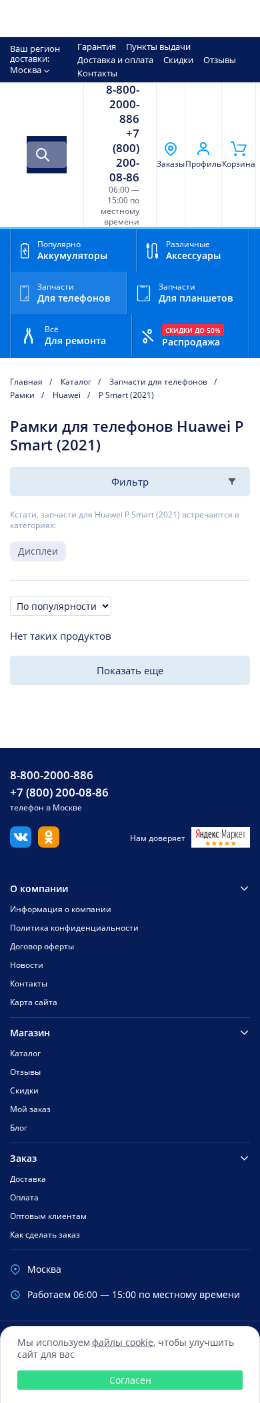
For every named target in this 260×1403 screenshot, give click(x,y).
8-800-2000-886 (122, 104)
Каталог (25, 1053)
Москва (25, 70)
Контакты (97, 73)
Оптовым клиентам (48, 1216)
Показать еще (130, 670)
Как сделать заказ (45, 1234)
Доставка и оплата (115, 60)
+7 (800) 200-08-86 (124, 155)
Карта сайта (33, 1002)
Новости (26, 965)
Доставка (28, 1178)
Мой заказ (30, 1109)
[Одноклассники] (48, 843)
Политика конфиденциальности (74, 927)
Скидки (178, 60)
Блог (18, 1127)
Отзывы (219, 60)
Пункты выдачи (158, 46)
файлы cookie (122, 1342)
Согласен (130, 1380)
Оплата (24, 1197)
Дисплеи (38, 551)
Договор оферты (42, 946)
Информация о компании (60, 909)
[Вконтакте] (20, 843)
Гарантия (96, 46)
